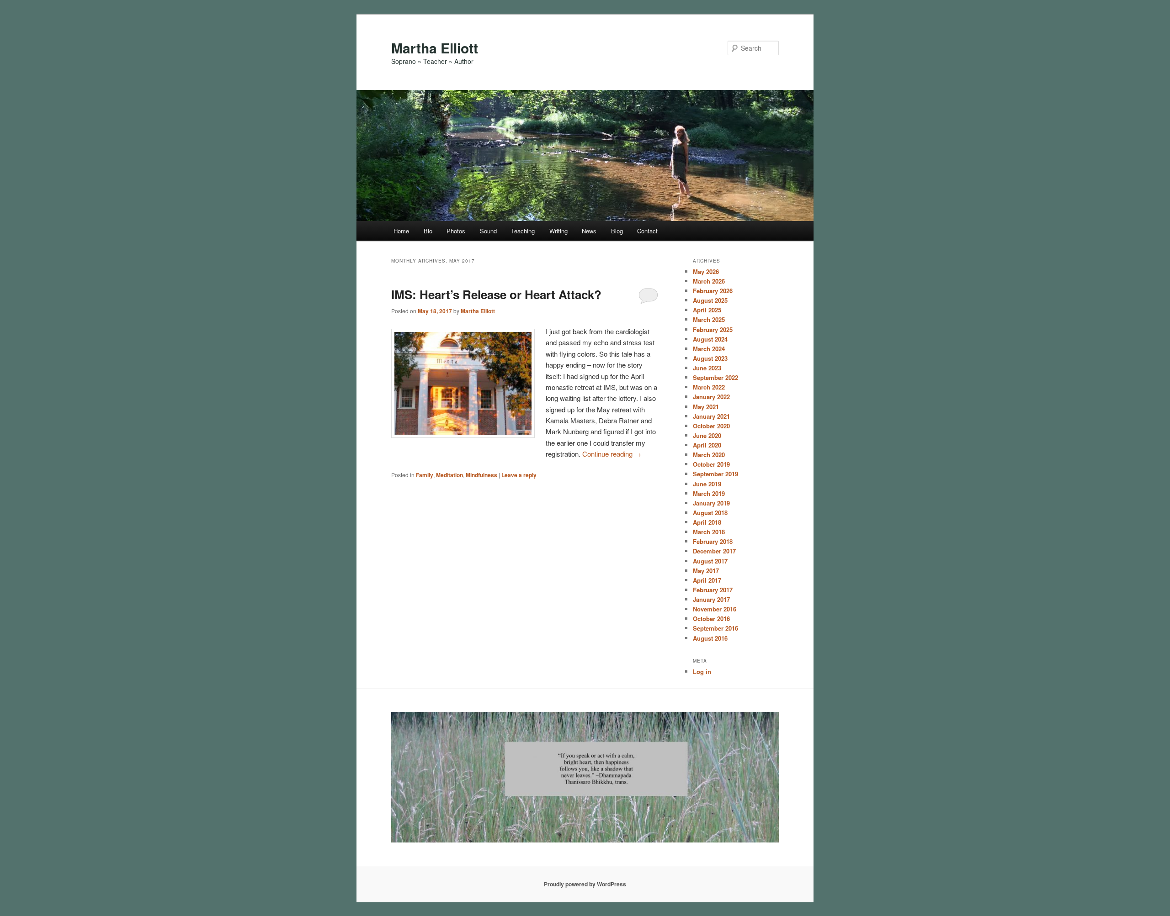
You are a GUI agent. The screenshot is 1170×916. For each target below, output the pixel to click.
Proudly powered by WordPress (585, 884)
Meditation (449, 475)
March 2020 (709, 454)
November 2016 (714, 609)
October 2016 (711, 618)
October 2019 (711, 464)
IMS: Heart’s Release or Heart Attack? (496, 294)
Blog (617, 230)
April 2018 (707, 522)
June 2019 (707, 483)
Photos (456, 230)
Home (401, 230)
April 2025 (707, 309)
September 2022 (715, 377)
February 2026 (713, 290)
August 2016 (710, 638)
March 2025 (709, 319)
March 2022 (709, 387)
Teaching (523, 230)
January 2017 (711, 599)
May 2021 (706, 406)
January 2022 (711, 396)
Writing (558, 230)
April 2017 (707, 580)
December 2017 (714, 551)
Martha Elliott (434, 48)
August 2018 (710, 512)
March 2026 (709, 281)
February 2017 (713, 589)
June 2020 (707, 435)
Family (424, 475)
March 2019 (709, 493)
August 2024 (710, 339)
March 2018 (709, 531)
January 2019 (711, 503)
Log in (702, 671)
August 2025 (710, 300)
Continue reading (611, 453)
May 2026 (706, 271)
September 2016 (715, 628)
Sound (488, 230)
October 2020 (711, 425)
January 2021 (711, 416)
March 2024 (709, 348)
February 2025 (713, 329)
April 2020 (707, 445)
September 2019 (715, 473)
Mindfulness (481, 475)
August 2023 (710, 358)
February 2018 (713, 541)
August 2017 (710, 561)
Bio (428, 230)
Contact (647, 230)
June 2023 (707, 367)
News (589, 230)
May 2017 (706, 570)
